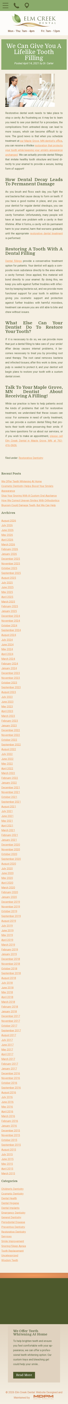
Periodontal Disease (13, 1222)
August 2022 (8, 749)
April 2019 (7, 940)
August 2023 (8, 692)
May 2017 (7, 1049)
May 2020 (7, 878)
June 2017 (7, 1044)
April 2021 (7, 825)
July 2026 (7, 525)
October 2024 (9, 625)
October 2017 (9, 1025)
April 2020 (7, 882)
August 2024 (8, 635)
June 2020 (7, 873)
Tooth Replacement (12, 1250)
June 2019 (7, 930)
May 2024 (7, 649)
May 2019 (7, 935)
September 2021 (11, 801)
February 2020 (9, 892)
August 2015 (8, 1149)
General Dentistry (11, 1217)
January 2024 (9, 668)
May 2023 (7, 706)
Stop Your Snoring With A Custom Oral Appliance (29, 495)
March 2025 (8, 601)
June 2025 (7, 587)
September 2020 (11, 859)
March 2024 (8, 658)
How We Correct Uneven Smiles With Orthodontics (30, 500)
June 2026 (7, 530)
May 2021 (7, 820)
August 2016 (8, 1092)
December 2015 (10, 1130)
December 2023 (10, 673)
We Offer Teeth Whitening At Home (21, 481)
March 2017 (8, 1059)
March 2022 (8, 773)
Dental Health (9, 1198)
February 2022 (9, 778)
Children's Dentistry (12, 1188)
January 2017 (9, 1068)
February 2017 (9, 1063)
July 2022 (7, 754)
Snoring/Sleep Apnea (13, 1246)
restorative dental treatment (46, 233)
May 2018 (7, 992)
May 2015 (7, 1163)
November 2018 (10, 963)
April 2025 (7, 596)
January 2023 (9, 725)
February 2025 (9, 606)
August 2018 (8, 978)
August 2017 (8, 1035)
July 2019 (7, 925)
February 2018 (9, 1006)
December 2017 (10, 1016)
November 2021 (10, 792)
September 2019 (11, 916)
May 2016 (7, 1106)
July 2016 (7, 1097)
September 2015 (11, 1144)
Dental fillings (13, 261)
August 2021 (8, 806)
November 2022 (10, 735)
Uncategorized (9, 1255)
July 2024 (7, 639)
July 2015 (7, 1154)
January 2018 (9, 1011)
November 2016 (10, 1078)
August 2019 (8, 920)
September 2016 (11, 1087)
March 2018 (8, 1001)
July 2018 (7, 982)
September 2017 (11, 1030)
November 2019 (10, 906)
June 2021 (7, 816)
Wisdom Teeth (9, 1260)
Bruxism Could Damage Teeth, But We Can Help (28, 505)
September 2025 (11, 573)
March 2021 (8, 830)
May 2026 (7, 535)
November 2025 (10, 563)
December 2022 (10, 730)
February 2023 (9, 720)
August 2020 (8, 863)
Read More (24, 1375)
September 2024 (11, 630)
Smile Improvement (12, 1241)
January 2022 (9, 782)
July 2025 (7, 582)
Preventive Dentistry (13, 1227)
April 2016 (7, 1111)
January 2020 (9, 897)
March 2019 (8, 944)
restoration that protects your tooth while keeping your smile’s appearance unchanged (34, 150)
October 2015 (9, 1140)
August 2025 (8, 577)
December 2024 (10, 616)
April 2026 (7, 539)
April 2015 (7, 1168)
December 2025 (10, 558)
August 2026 (8, 520)
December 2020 (10, 844)
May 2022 (7, 763)
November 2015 (10, 1135)
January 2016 (9, 1125)
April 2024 (7, 654)
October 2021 (9, 797)
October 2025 (9, 568)
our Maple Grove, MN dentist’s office (41, 140)
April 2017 (7, 1054)
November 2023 (10, 677)
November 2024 (10, 620)
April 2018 (7, 997)
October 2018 (9, 968)
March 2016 (8, 1116)
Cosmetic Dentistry (12, 1193)
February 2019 (9, 949)
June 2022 (7, 758)
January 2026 (9, 554)
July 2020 (7, 868)
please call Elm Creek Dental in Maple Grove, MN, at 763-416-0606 (34, 440)
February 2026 (9, 549)
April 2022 (7, 768)
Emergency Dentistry (13, 1212)
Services (6, 1236)
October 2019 (9, 911)
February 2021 (9, 835)
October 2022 (9, 739)
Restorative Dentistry (31, 457)
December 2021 (10, 787)
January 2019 (9, 954)
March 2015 (8, 1173)
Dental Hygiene (10, 1203)
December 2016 (10, 1073)
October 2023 (9, 682)
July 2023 (7, 697)
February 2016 (9, 1121)
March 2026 (8, 544)
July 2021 (7, 811)
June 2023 (7, 701)
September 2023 (11, 687)
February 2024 (9, 663)
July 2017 (7, 1040)
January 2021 (9, 839)
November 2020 (10, 849)
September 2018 (11, 973)
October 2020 (9, 854)
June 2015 (7, 1159)
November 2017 (10, 1021)
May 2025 (7, 592)
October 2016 (9, 1082)
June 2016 (7, 1102)
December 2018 (10, 959)
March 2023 (8, 716)
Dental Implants (10, 1208)
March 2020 (8, 887)
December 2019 (10, 901)
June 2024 (7, 644)
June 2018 (7, 987)
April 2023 (7, 711)
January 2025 (9, 611)
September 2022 (11, 744)
